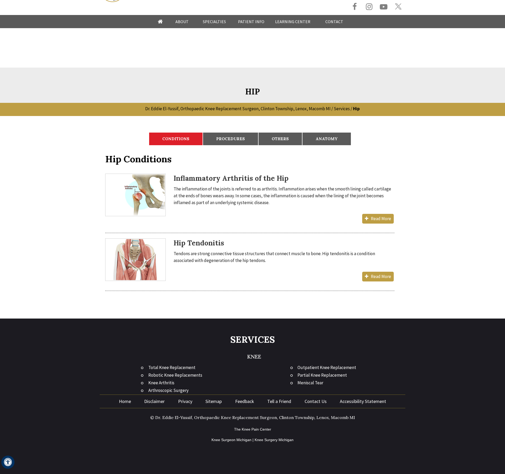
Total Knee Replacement (171, 367)
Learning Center (292, 21)
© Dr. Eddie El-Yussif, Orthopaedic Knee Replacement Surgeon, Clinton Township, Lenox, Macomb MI (252, 417)
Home (160, 21)
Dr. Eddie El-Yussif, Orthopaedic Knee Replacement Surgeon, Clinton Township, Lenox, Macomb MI (238, 109)
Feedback (244, 401)
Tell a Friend (279, 401)
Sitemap (213, 401)
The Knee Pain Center (252, 429)
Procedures (230, 138)
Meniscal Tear (310, 383)
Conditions (175, 138)
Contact (334, 21)
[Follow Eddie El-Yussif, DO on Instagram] (369, 7)
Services (342, 109)
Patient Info (251, 21)
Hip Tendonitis (199, 243)
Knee (254, 356)
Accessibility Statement (363, 401)
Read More (381, 218)
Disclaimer (154, 401)
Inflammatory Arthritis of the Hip (231, 178)
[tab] (176, 139)
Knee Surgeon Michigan (231, 440)
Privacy (185, 401)
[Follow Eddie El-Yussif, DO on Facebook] (354, 7)
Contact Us (316, 401)
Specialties (214, 21)
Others (280, 138)
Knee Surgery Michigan (274, 440)
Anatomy (327, 138)
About (182, 21)
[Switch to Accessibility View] (7, 462)
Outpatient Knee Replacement (326, 367)
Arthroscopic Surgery (168, 390)
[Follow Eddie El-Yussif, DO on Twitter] (398, 7)
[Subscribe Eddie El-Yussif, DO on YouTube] (383, 7)
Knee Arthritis (161, 383)
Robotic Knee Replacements (175, 375)
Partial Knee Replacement (322, 375)
